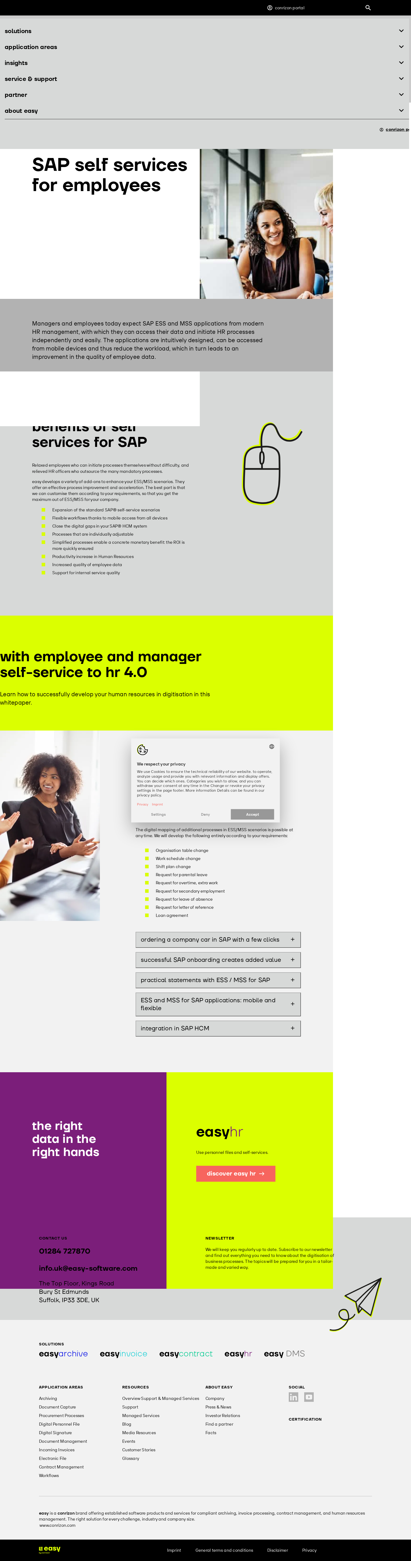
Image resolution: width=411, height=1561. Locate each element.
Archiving (48, 1398)
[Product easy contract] (186, 1354)
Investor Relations (223, 1415)
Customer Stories (138, 1449)
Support (130, 1407)
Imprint (174, 1550)
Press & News (218, 1407)
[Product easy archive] (63, 1354)
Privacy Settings (346, 1550)
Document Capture (57, 1407)
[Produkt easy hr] (284, 1354)
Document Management (63, 1441)
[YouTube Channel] (309, 1397)
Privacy (309, 1550)
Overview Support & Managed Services (160, 1398)
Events (128, 1441)
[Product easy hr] (238, 1354)
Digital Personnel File (59, 1424)
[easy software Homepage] (49, 1550)
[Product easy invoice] (123, 1354)
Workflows (49, 1475)
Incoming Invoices (57, 1449)
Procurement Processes (61, 1415)
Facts (211, 1432)
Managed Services (140, 1415)
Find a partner (219, 1424)
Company (215, 1398)
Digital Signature (55, 1432)
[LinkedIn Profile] (293, 1397)
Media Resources (139, 1432)
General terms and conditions (224, 1550)
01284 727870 (64, 1251)
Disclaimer (277, 1550)
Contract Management (61, 1467)
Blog (126, 1424)
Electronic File (52, 1458)
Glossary (130, 1458)
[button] (204, 31)
